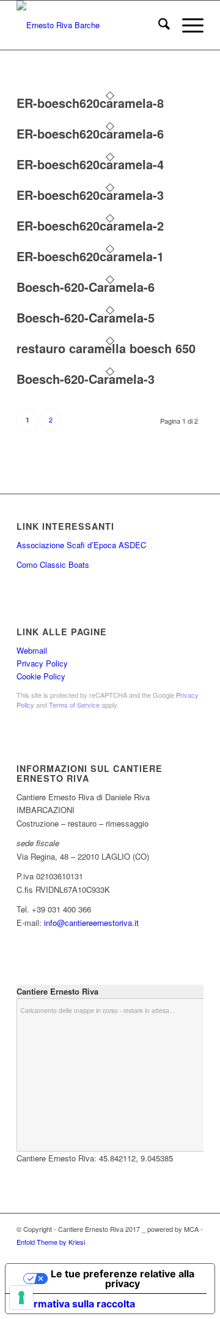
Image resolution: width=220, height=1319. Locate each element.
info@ (54, 922)
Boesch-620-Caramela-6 (85, 287)
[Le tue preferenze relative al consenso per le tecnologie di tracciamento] (21, 1297)
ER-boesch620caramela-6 (90, 133)
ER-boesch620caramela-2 (90, 225)
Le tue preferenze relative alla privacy (122, 1278)
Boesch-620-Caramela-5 (85, 317)
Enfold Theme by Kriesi (50, 1242)
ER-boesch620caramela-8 (90, 103)
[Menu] (187, 25)
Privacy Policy (42, 663)
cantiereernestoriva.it (102, 922)
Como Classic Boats (52, 564)
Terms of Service (74, 704)
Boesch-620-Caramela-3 (85, 379)
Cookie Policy (40, 676)
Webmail (31, 650)
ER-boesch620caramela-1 (90, 256)
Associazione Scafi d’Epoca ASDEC (81, 545)
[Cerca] (158, 25)
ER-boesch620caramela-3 (90, 195)
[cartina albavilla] (91, 25)
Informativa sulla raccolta (75, 1304)
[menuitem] (158, 25)
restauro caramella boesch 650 (106, 348)
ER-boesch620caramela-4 (90, 164)
